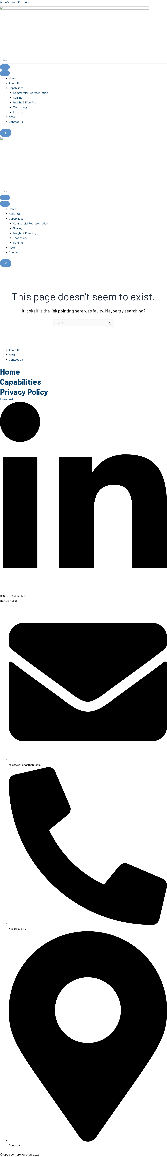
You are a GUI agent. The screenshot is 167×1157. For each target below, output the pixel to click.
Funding (18, 112)
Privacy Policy (24, 391)
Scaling (17, 97)
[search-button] (5, 67)
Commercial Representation (30, 93)
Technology (20, 107)
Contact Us (16, 121)
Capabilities (16, 88)
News (12, 117)
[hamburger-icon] (5, 73)
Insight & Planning (24, 102)
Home (12, 78)
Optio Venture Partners (14, 2)
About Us (14, 83)
